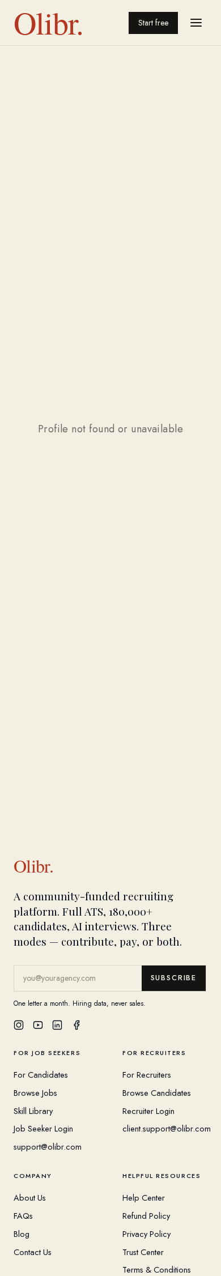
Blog (21, 1234)
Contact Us (33, 1252)
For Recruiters (146, 1075)
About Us (30, 1197)
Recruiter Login (148, 1111)
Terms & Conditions (156, 1269)
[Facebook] (76, 1025)
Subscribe (174, 977)
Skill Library (33, 1111)
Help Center (143, 1197)
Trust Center (143, 1252)
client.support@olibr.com (166, 1128)
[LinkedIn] (57, 1025)
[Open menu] (196, 22)
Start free (153, 22)
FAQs (23, 1216)
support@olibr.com (48, 1146)
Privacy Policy (146, 1234)
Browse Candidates (156, 1093)
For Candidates (41, 1075)
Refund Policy (146, 1216)
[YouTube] (38, 1025)
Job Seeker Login (43, 1128)
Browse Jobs (35, 1093)
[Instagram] (19, 1025)
